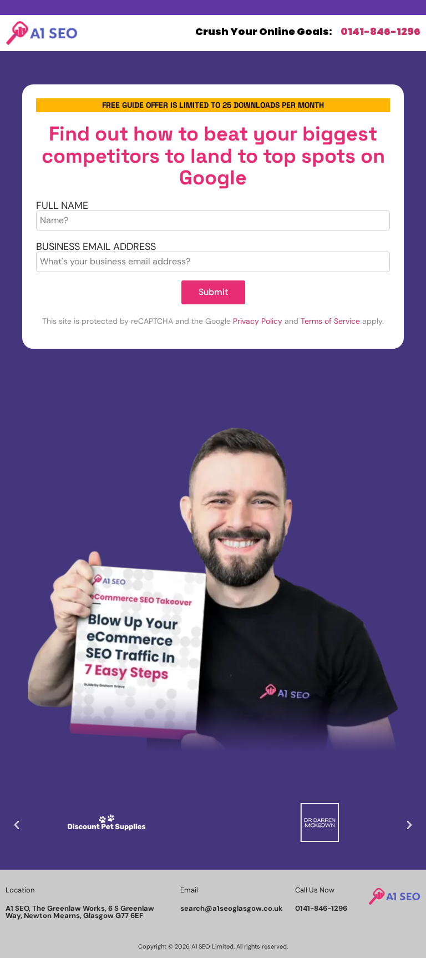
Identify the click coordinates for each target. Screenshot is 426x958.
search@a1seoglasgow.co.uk (231, 908)
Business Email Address (96, 247)
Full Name (62, 205)
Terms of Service (330, 321)
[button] (16, 825)
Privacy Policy (257, 321)
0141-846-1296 (380, 31)
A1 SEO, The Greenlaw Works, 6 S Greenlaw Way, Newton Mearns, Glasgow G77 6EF (80, 912)
